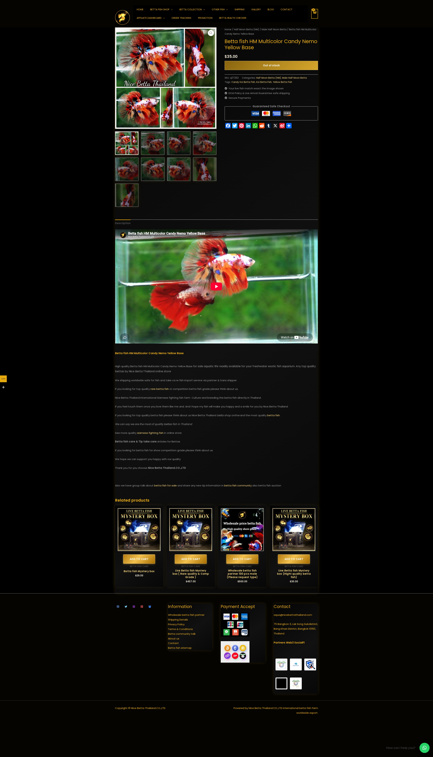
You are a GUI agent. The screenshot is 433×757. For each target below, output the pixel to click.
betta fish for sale (165, 485)
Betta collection (190, 9)
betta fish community (238, 485)
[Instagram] (134, 607)
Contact (286, 9)
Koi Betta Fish (264, 82)
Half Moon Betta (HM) (246, 29)
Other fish (218, 9)
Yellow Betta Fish (282, 82)
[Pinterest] (142, 607)
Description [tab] (123, 223)
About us (173, 638)
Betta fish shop (159, 9)
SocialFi (299, 642)
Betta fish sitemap (180, 648)
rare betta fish (160, 389)
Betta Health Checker (232, 18)
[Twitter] (126, 607)
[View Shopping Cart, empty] (314, 14)
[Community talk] (150, 607)
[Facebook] (118, 607)
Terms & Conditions (180, 629)
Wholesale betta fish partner (186, 615)
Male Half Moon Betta (274, 29)
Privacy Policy (176, 624)
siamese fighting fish (150, 433)
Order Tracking (181, 18)
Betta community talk (182, 634)
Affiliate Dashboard (149, 18)
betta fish (273, 415)
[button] (211, 33)
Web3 (290, 642)
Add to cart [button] (139, 559)
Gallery (256, 9)
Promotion (205, 18)
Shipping (240, 9)
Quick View (139, 548)
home (140, 9)
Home (228, 29)
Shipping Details (178, 619)
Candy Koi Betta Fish (243, 82)
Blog (271, 9)
